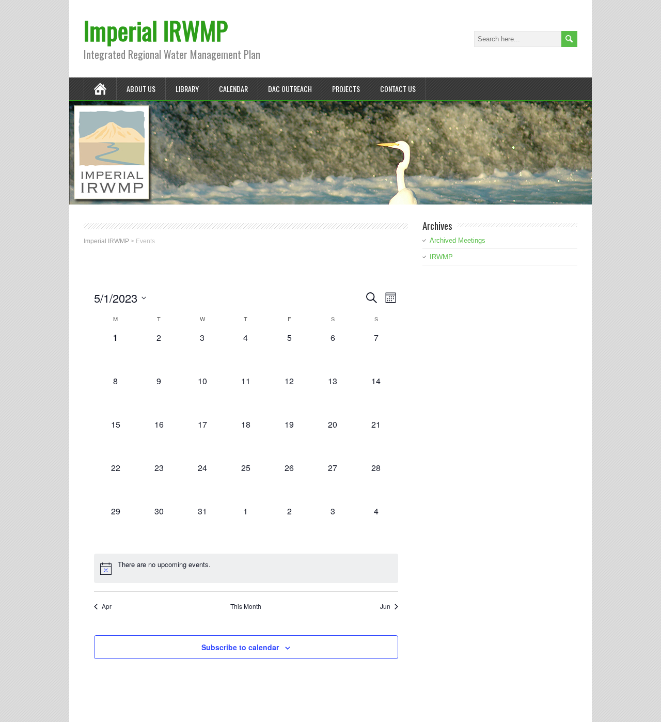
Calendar (233, 88)
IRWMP (441, 257)
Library (187, 88)
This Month (245, 606)
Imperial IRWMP (156, 30)
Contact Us (398, 88)
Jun (385, 606)
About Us (141, 88)
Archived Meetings (457, 240)
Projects (346, 88)
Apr (107, 606)
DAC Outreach (290, 88)
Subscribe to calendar (240, 647)
